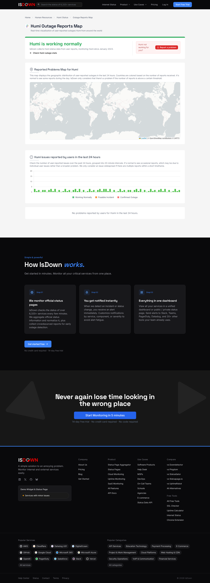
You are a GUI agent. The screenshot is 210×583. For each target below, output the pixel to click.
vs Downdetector (175, 464)
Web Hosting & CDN (170, 552)
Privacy (65, 578)
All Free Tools (173, 501)
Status (36, 578)
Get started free (36, 344)
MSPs (140, 474)
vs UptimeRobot (174, 483)
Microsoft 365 (66, 552)
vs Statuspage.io (175, 479)
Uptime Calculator (175, 510)
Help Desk (142, 469)
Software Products (146, 464)
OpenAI (26, 559)
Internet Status (109, 4)
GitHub (26, 552)
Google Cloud (44, 552)
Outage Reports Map (83, 17)
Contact (46, 578)
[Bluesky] (36, 479)
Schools (141, 488)
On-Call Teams (144, 483)
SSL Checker (173, 506)
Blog (80, 474)
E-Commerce (182, 546)
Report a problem (168, 47)
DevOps (141, 479)
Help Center (23, 578)
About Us (82, 464)
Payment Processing (161, 546)
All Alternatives (174, 488)
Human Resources (43, 17)
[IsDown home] (26, 4)
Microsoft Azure (88, 552)
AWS (25, 546)
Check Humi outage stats (45, 53)
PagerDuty (44, 559)
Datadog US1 (61, 546)
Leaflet (143, 138)
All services (25, 565)
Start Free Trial (183, 4)
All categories (115, 565)
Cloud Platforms (148, 552)
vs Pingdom (172, 469)
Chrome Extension (175, 520)
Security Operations (118, 559)
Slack (78, 559)
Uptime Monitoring (116, 479)
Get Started (83, 479)
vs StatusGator (174, 474)
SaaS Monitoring (115, 483)
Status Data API (144, 502)
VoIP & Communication (143, 559)
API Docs (112, 493)
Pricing (154, 4)
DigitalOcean (81, 546)
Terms (56, 578)
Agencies (141, 493)
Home (27, 17)
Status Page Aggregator (119, 464)
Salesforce (62, 559)
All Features (113, 488)
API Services (115, 546)
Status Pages (114, 469)
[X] (25, 479)
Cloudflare (41, 546)
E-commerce (143, 498)
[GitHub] (31, 479)
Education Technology (136, 546)
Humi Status (62, 17)
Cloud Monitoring (116, 474)
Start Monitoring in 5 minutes (105, 415)
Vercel (93, 559)
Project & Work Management (122, 552)
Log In (165, 4)
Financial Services (167, 559)
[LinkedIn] (19, 479)
